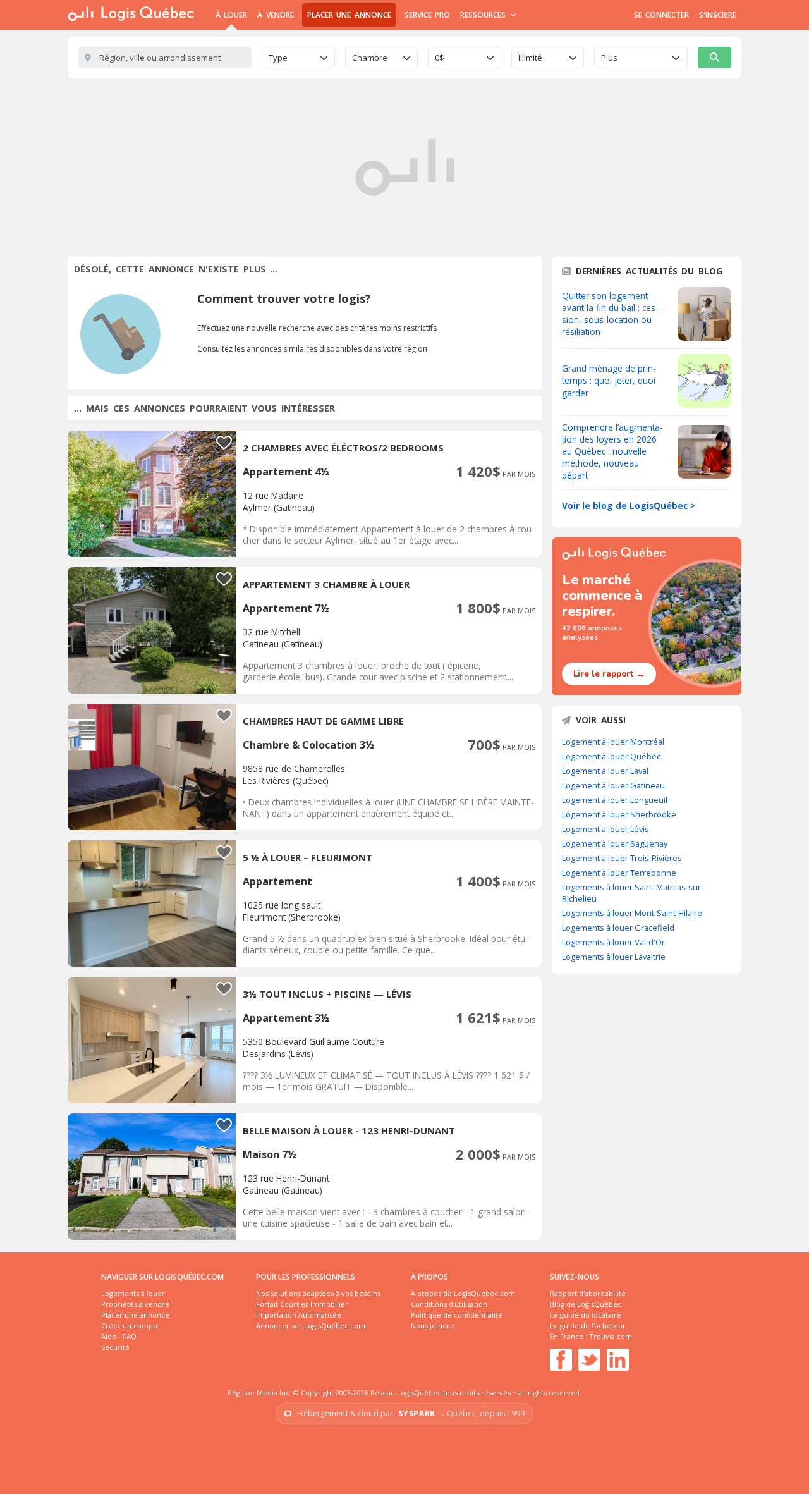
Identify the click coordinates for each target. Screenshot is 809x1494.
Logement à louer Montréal (613, 741)
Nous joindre (432, 1325)
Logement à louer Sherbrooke (619, 814)
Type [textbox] (278, 57)
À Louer (231, 14)
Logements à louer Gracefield (618, 927)
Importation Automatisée (298, 1314)
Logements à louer (133, 1293)
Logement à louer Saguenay (614, 843)
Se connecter (661, 14)
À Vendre (275, 14)
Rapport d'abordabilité (588, 1293)
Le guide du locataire (585, 1314)
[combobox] (298, 57)
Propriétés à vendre (135, 1304)
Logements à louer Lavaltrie (614, 956)
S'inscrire (717, 14)
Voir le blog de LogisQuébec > (628, 505)
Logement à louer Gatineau (613, 785)
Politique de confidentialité (456, 1314)
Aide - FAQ (119, 1336)
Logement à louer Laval (605, 770)
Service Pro (427, 14)
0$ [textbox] (439, 57)
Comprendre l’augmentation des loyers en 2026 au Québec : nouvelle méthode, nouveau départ (612, 451)
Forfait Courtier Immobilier (302, 1304)
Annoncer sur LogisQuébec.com (310, 1325)
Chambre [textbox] (369, 57)
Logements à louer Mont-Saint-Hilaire (632, 913)
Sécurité (115, 1347)
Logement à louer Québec (611, 756)
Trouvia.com (610, 1336)
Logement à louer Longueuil (614, 799)
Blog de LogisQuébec (585, 1304)
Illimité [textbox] (530, 57)
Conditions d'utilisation (449, 1304)
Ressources (484, 14)
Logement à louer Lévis (605, 829)
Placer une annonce (349, 14)
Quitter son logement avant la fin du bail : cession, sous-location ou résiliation (610, 314)
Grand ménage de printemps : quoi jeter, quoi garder (609, 380)
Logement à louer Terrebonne (619, 872)
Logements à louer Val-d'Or (613, 942)
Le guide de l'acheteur (588, 1325)
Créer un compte (130, 1325)
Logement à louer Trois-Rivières (622, 858)
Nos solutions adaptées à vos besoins (318, 1293)
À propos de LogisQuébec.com (463, 1293)
